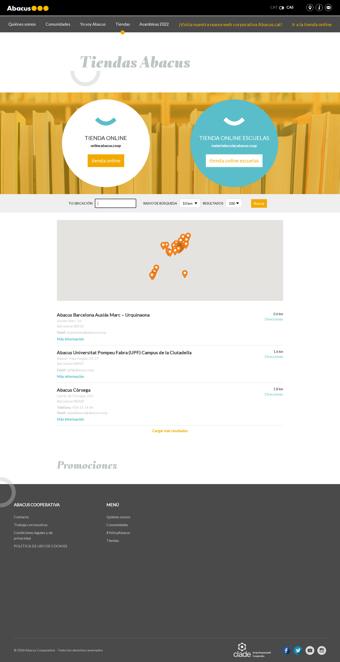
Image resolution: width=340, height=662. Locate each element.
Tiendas (122, 24)
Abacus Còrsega (73, 390)
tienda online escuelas (234, 160)
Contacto (21, 517)
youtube (310, 650)
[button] (178, 250)
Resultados (213, 203)
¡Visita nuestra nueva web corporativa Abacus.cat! (230, 24)
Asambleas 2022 (154, 24)
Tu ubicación (80, 203)
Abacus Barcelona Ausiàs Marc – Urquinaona (103, 314)
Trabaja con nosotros (31, 524)
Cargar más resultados (170, 430)
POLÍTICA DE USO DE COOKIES (40, 546)
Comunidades (58, 24)
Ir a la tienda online (312, 24)
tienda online (106, 160)
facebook (286, 650)
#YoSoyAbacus (118, 532)
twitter (298, 650)
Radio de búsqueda (160, 203)
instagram (321, 650)
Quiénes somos (22, 24)
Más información (70, 339)
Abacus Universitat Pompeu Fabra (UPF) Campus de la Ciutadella (124, 352)
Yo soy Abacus (93, 24)
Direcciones (274, 319)
